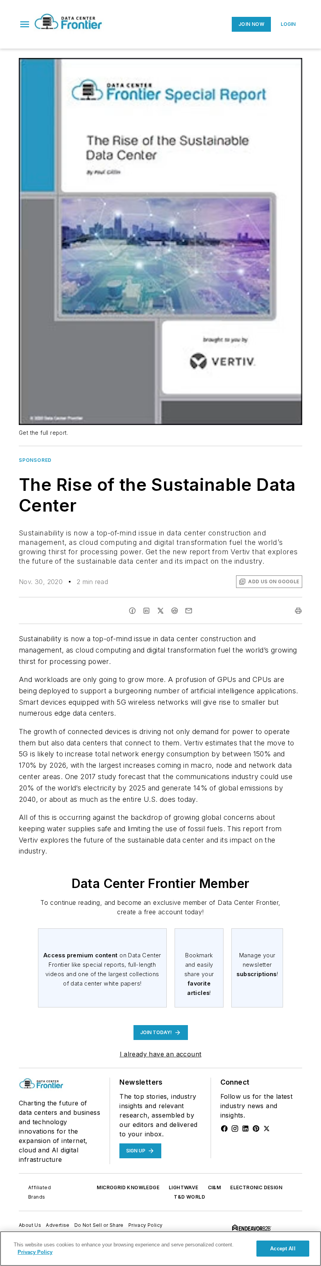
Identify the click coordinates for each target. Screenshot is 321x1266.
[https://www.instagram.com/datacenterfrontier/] (235, 1128)
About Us (30, 1225)
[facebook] (132, 611)
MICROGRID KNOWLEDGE (128, 1187)
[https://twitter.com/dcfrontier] (267, 1128)
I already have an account (161, 1054)
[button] (25, 24)
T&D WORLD (189, 1197)
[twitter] (160, 611)
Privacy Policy (145, 1225)
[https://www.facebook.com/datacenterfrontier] (224, 1128)
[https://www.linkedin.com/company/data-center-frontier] (245, 1128)
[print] (298, 611)
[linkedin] (146, 611)
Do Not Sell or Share (99, 1225)
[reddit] (175, 611)
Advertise (58, 1225)
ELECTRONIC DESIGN (256, 1187)
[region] (160, 1248)
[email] (189, 611)
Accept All (282, 1249)
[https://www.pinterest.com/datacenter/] (256, 1128)
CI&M (214, 1187)
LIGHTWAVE (183, 1187)
